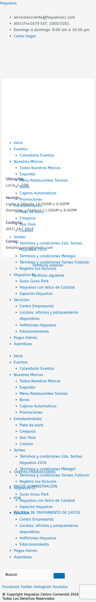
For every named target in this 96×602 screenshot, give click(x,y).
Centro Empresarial (37, 306)
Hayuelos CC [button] (25, 488)
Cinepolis (28, 218)
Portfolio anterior (48, 265)
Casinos (26, 231)
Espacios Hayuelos (36, 293)
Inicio (18, 143)
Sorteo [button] (19, 450)
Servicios (21, 300)
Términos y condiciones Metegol (48, 256)
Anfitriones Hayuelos (38, 325)
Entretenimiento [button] (28, 419)
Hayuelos (8, 3)
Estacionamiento (34, 331)
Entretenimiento (28, 205)
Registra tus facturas (38, 481)
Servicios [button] (21, 513)
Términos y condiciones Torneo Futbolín (54, 475)
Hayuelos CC (25, 275)
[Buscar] (59, 576)
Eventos (20, 149)
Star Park (28, 224)
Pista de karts (31, 212)
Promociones (31, 199)
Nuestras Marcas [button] (28, 375)
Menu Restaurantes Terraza (44, 180)
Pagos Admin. (26, 337)
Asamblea (23, 344)
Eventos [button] (20, 362)
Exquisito (27, 174)
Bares (24, 187)
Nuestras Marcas (28, 161)
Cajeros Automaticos (38, 193)
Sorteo (19, 237)
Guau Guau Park (34, 281)
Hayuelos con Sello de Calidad (47, 287)
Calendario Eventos (37, 155)
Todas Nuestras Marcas (40, 168)
